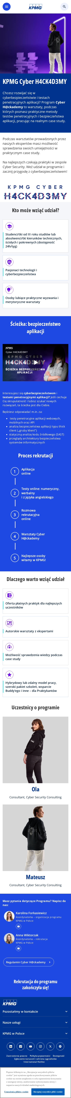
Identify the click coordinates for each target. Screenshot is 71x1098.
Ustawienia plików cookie (16, 1092)
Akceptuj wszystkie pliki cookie (48, 1092)
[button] (18, 926)
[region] (35, 1082)
